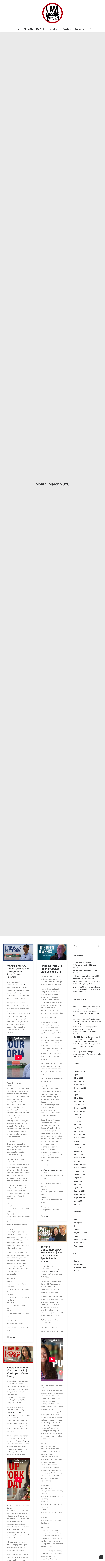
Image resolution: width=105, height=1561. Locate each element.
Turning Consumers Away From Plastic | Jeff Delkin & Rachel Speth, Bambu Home (51, 1254)
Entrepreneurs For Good (16, 985)
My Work (40, 29)
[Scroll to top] (101, 1557)
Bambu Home (53, 1271)
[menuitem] (18, 29)
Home (18, 29)
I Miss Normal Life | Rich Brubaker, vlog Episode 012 (51, 968)
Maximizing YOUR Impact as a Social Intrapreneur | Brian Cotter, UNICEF (18, 971)
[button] (90, 29)
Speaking (66, 29)
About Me (28, 29)
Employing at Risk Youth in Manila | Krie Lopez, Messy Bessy (18, 1372)
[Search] (87, 946)
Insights (53, 29)
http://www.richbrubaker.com (51, 1170)
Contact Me (80, 29)
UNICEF (19, 990)
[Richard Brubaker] (52, 13)
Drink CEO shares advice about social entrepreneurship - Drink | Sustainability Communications (86, 1039)
